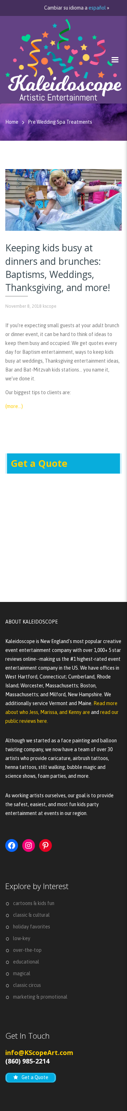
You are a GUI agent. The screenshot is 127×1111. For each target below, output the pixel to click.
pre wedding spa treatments (60, 122)
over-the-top (27, 950)
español (97, 8)
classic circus (27, 985)
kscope (49, 306)
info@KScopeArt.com (39, 1052)
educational (26, 962)
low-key (21, 938)
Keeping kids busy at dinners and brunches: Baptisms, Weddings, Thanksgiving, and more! (57, 267)
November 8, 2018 (23, 306)
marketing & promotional (40, 997)
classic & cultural (31, 915)
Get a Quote (39, 463)
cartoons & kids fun (33, 903)
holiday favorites (31, 926)
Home (11, 122)
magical (21, 973)
